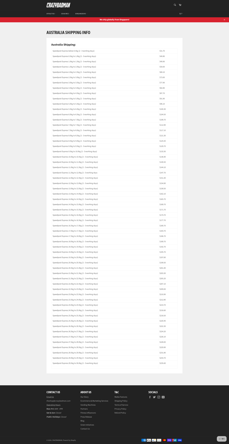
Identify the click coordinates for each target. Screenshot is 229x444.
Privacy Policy (120, 408)
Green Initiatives (87, 424)
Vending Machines (88, 405)
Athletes (51, 14)
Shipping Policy (120, 401)
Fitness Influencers (88, 412)
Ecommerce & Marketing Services (94, 401)
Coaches (65, 14)
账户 (180, 14)
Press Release (86, 416)
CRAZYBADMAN (57, 440)
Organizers (80, 14)
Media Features (120, 397)
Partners (84, 408)
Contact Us (85, 428)
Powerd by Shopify (69, 440)
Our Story (84, 397)
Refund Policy (120, 412)
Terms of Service (121, 405)
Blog (82, 420)
